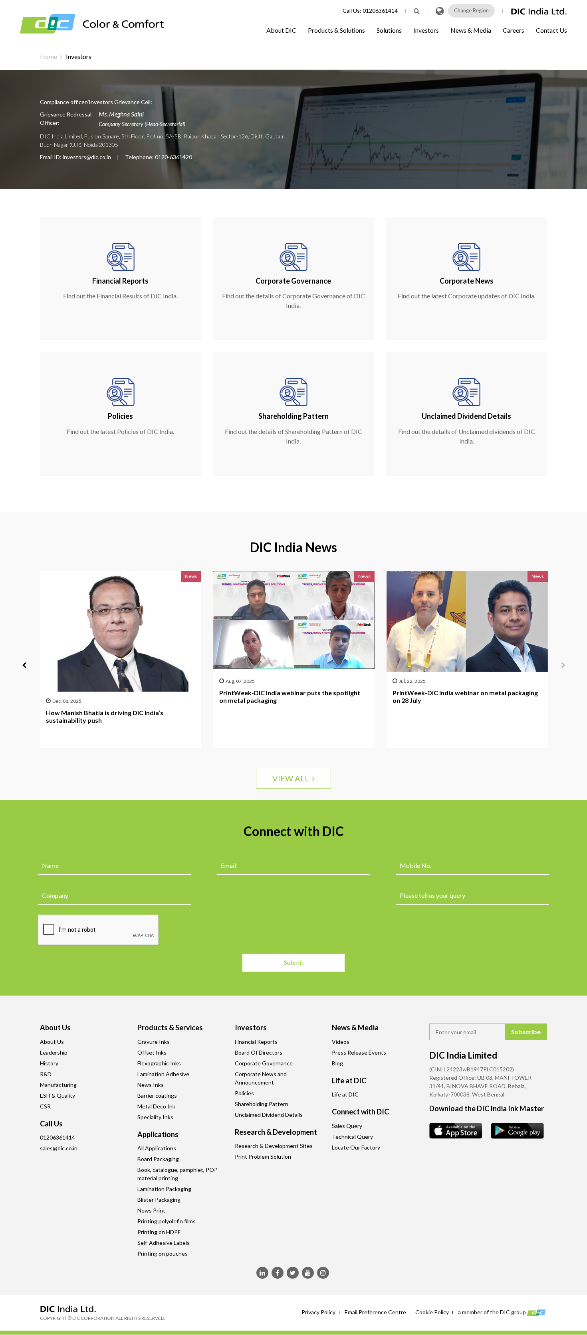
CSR (45, 1106)
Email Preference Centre (375, 1312)
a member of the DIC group (492, 1312)
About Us (52, 1041)
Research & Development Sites (274, 1145)
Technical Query (352, 1136)
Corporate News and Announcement (261, 1078)
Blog (337, 1063)
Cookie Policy (432, 1312)
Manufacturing (58, 1084)
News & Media (470, 30)
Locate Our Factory (356, 1147)
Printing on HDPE (159, 1232)
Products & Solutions (336, 30)
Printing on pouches (162, 1253)
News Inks (150, 1084)
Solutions (389, 30)
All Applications (156, 1148)
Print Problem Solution (263, 1156)
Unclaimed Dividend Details (269, 1114)
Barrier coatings (157, 1095)
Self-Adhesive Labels (163, 1242)
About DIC (281, 30)
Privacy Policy (318, 1312)
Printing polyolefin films (166, 1221)
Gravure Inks (153, 1041)
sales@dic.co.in (58, 1148)
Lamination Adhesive (163, 1074)
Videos (340, 1041)
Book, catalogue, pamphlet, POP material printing (177, 1173)
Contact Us (551, 30)
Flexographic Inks (159, 1063)
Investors (426, 30)
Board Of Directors (258, 1052)
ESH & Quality (57, 1095)
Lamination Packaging (164, 1188)
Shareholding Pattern (261, 1103)
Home (48, 56)
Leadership (53, 1052)
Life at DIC (345, 1094)
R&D (46, 1074)
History (49, 1063)
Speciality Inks (155, 1117)
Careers (513, 30)
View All (292, 778)
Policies (244, 1093)
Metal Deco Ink (156, 1106)
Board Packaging (158, 1159)
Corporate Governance (264, 1063)
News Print (151, 1210)
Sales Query (347, 1125)
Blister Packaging (158, 1199)
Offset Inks (152, 1052)
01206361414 (380, 10)
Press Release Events (359, 1052)
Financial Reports (256, 1041)
